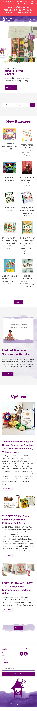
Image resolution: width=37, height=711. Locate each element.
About (4, 652)
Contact (5, 663)
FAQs (4, 659)
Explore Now (11, 87)
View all (18, 302)
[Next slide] (32, 62)
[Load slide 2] (19, 62)
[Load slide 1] (17, 62)
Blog (4, 656)
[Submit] (32, 105)
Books (4, 649)
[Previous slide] (5, 62)
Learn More (8, 374)
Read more (7, 488)
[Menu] (34, 19)
